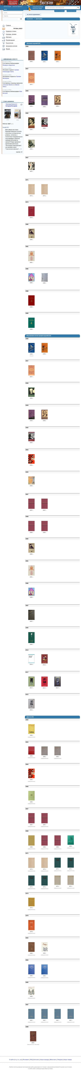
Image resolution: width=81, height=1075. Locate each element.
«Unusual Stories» (8, 85)
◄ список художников (33, 14)
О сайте (11, 1059)
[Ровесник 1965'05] (31, 484)
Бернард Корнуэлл (11, 104)
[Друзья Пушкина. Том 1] (31, 974)
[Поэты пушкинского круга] (31, 951)
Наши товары (68, 1059)
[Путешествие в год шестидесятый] (44, 60)
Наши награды (44, 1059)
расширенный (71, 11)
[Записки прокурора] (44, 951)
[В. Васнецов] (57, 104)
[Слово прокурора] (31, 619)
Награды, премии (11, 34)
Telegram (60, 1059)
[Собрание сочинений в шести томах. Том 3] (31, 194)
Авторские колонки (11, 46)
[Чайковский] (31, 396)
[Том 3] (57, 1018)
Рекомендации (10, 40)
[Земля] (31, 800)
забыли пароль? (17, 6)
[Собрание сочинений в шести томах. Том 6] (31, 845)
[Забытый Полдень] (31, 662)
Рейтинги (8, 37)
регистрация (7, 6)
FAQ (31, 1059)
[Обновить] (21, 105)
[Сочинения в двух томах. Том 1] (44, 755)
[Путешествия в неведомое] (57, 60)
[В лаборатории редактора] (31, 733)
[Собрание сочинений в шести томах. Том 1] (31, 867)
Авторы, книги (17, 28)
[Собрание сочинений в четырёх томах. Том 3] (57, 867)
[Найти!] (78, 7)
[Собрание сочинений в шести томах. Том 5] (57, 884)
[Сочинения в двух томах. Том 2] (57, 755)
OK (20, 19)
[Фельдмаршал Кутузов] (31, 305)
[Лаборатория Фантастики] (29, 8)
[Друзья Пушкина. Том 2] (44, 974)
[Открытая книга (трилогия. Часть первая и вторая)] (44, 105)
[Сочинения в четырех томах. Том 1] (31, 530)
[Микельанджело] (31, 82)
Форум (8, 49)
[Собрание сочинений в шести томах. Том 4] (44, 194)
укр (21, 1059)
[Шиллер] (44, 126)
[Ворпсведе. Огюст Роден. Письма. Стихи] (31, 906)
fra (18, 1059)
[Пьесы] (31, 169)
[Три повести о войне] (31, 994)
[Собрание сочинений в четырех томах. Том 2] (44, 885)
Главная (8, 25)
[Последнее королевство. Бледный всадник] (8, 118)
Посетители (9, 43)
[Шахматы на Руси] (31, 463)
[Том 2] (44, 1018)
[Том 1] (31, 1018)
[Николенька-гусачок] (31, 281)
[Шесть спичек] (44, 663)
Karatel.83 (6, 127)
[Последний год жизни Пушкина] (31, 642)
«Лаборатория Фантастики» (44, 1068)
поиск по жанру (59, 11)
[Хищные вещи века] (57, 686)
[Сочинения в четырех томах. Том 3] (44, 530)
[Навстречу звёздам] (31, 708)
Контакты (36, 1059)
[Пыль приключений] (44, 686)
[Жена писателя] (44, 281)
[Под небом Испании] (31, 216)
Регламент (26, 1059)
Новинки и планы (11, 31)
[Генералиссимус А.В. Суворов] (31, 327)
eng (16, 1059)
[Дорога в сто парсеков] (31, 104)
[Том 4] (71, 1018)
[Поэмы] (31, 754)
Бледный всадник (11, 106)
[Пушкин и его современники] (71, 844)
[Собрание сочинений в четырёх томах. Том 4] (71, 867)
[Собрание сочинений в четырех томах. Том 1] (31, 885)
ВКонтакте (53, 1059)
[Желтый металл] (31, 60)
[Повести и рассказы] (31, 929)
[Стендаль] (31, 127)
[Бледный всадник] (17, 118)
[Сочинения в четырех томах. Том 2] (31, 508)
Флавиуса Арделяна (9, 65)
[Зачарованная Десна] (31, 147)
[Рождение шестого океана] (31, 686)
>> (21, 149)
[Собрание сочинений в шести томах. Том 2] (44, 867)
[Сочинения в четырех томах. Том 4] (44, 508)
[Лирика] (31, 237)
